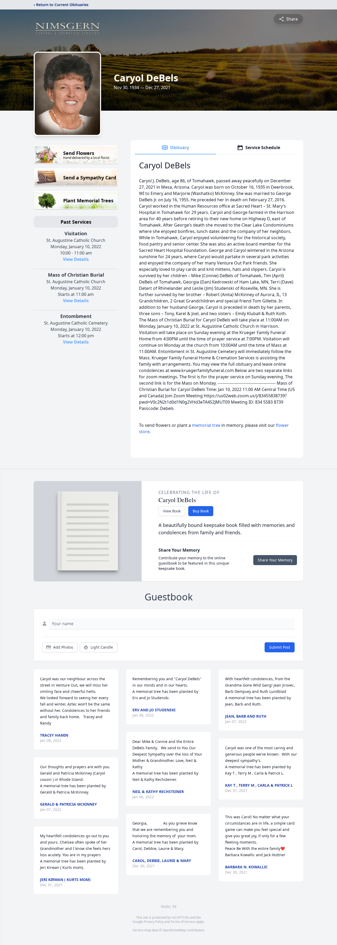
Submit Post (279, 647)
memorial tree (206, 425)
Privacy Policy (153, 921)
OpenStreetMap (174, 930)
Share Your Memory (275, 559)
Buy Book (201, 510)
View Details (76, 259)
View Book (172, 510)
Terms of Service (183, 921)
